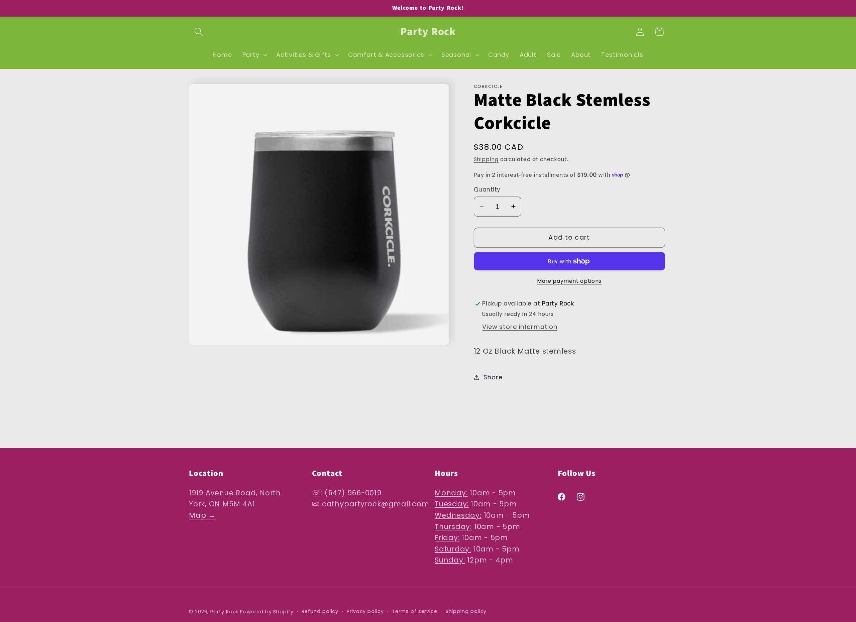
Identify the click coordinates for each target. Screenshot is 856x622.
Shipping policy (466, 611)
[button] (198, 31)
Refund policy (320, 611)
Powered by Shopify (266, 611)
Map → (202, 515)
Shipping (486, 159)
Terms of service (414, 611)
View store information (519, 327)
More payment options (569, 280)
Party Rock (224, 611)
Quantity (487, 190)
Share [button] (493, 377)
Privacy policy (365, 611)
